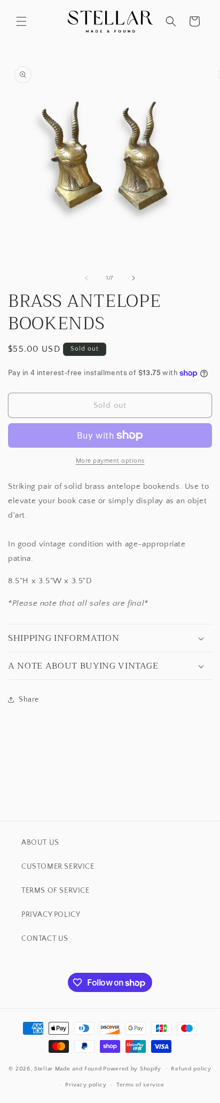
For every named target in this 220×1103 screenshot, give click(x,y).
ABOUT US (40, 842)
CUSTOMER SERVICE (58, 866)
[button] (21, 21)
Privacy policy (85, 1085)
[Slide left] (86, 278)
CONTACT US (44, 938)
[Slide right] (133, 278)
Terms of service (140, 1085)
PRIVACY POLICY (50, 914)
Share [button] (29, 699)
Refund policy (191, 1069)
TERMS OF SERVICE (55, 890)
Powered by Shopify (132, 1068)
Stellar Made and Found (67, 1068)
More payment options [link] (110, 460)
